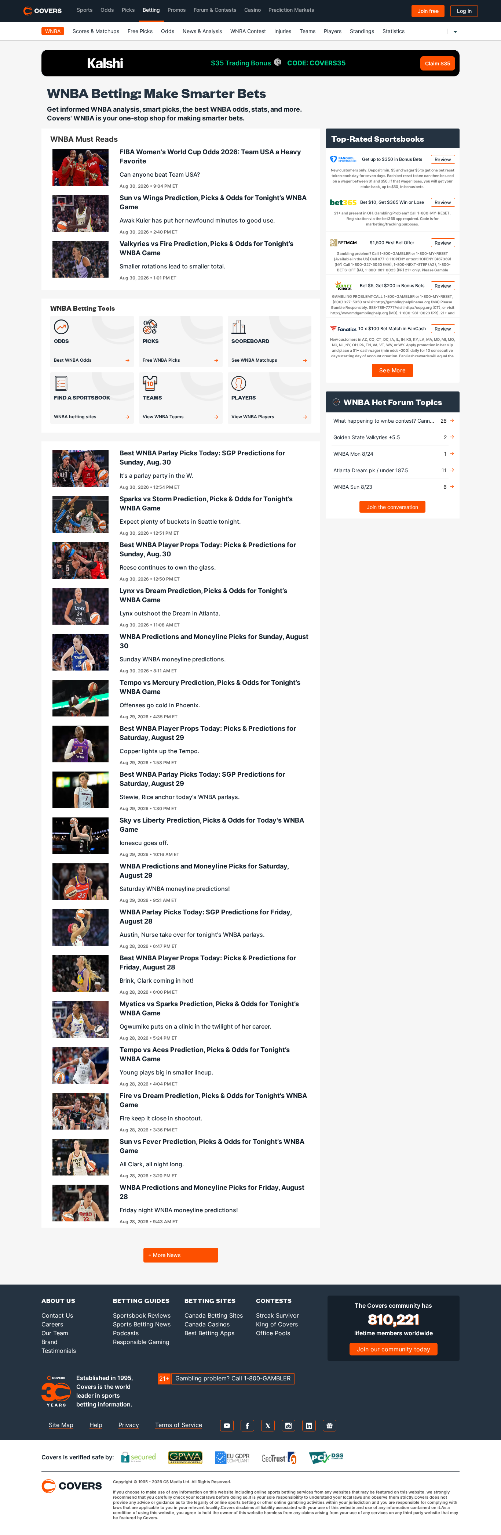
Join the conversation (392, 507)
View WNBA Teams (163, 416)
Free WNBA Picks (161, 360)
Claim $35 (437, 63)
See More (392, 370)
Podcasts (126, 1333)
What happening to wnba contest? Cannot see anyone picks (405, 421)
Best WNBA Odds (73, 360)
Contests (274, 1300)
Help (95, 1425)
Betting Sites (210, 1300)
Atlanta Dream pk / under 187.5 (370, 470)
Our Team (54, 1333)
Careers (52, 1324)
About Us (58, 1300)
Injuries (282, 31)
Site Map (61, 1425)
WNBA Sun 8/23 (352, 487)
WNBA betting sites (75, 416)
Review (443, 159)
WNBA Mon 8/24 (353, 454)
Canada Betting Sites (213, 1315)
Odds (167, 31)
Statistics (394, 31)
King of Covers (277, 1324)
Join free (428, 11)
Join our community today (393, 1349)
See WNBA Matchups (254, 360)
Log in (464, 11)
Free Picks (140, 31)
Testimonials (58, 1350)
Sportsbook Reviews (142, 1315)
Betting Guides (141, 1300)
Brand (49, 1342)
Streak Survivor (277, 1315)
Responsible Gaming (141, 1342)
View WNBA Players (252, 416)
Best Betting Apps (209, 1333)
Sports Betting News (142, 1324)
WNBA (53, 31)
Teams (307, 31)
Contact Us (57, 1315)
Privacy (128, 1425)
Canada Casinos (207, 1324)
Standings (362, 31)
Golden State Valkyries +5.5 (366, 437)
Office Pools (273, 1333)
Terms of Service (178, 1425)
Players (332, 31)
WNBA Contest (248, 31)
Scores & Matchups (96, 31)
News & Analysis (202, 31)
